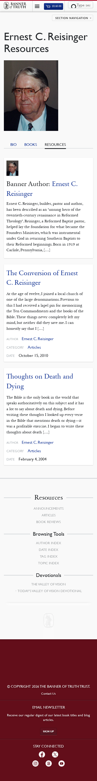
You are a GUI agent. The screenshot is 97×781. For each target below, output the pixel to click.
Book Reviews (48, 522)
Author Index (48, 543)
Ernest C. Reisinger (38, 339)
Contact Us (48, 693)
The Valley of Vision (48, 584)
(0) (56, 6)
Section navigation (71, 18)
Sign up (48, 731)
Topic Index (48, 563)
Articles (34, 347)
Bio (13, 144)
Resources (55, 144)
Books (30, 144)
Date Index (48, 550)
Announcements (49, 508)
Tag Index (48, 556)
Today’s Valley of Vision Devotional (50, 591)
